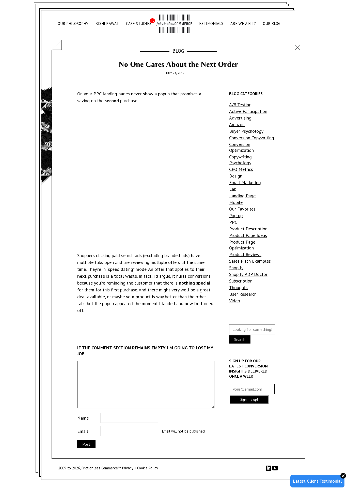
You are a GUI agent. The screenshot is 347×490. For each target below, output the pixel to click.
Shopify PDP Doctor (248, 274)
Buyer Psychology (246, 131)
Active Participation (248, 111)
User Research (243, 294)
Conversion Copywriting (251, 138)
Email (82, 431)
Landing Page (242, 196)
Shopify (236, 268)
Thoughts (238, 287)
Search (239, 339)
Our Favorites (242, 209)
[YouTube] (275, 469)
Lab (232, 189)
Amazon (237, 124)
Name (83, 418)
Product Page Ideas (248, 235)
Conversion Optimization (241, 147)
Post (86, 444)
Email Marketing (245, 182)
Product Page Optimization (242, 245)
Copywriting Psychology (240, 160)
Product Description (248, 229)
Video (234, 301)
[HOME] (174, 24)
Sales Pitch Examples (250, 261)
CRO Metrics (241, 169)
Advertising (240, 118)
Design (235, 176)
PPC (233, 222)
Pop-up (236, 215)
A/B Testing (240, 105)
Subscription (241, 281)
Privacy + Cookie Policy (140, 468)
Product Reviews (245, 254)
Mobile (236, 202)
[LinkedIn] (269, 469)
